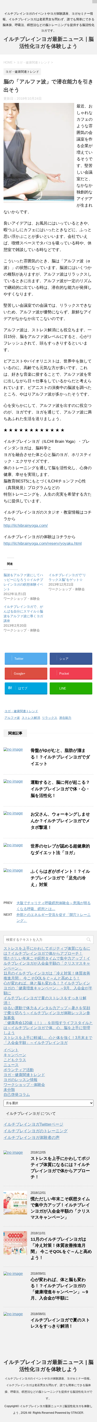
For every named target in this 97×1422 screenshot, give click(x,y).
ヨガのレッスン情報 (20, 1080)
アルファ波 (12, 718)
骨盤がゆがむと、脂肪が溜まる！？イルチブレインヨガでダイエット (60, 757)
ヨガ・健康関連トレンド (21, 711)
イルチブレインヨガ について (31, 1113)
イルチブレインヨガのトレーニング (36, 1131)
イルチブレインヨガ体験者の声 (32, 1137)
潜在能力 (65, 718)
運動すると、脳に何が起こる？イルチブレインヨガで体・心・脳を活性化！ (60, 789)
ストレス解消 (31, 718)
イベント (11, 1050)
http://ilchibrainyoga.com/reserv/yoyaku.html (43, 543)
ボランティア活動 (19, 1070)
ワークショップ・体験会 (24, 1085)
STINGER (77, 1412)
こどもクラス (15, 1060)
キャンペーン (15, 1055)
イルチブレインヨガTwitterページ (33, 1124)
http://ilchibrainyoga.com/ (26, 525)
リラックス (49, 718)
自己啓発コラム (17, 1095)
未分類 (9, 1090)
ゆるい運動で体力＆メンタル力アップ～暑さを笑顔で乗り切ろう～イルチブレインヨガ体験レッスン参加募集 (47, 1013)
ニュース (11, 1065)
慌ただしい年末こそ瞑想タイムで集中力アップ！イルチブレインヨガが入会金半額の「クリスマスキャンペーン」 (47, 963)
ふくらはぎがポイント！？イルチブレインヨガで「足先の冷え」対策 (60, 878)
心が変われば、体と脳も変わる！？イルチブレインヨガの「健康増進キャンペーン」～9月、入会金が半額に (48, 988)
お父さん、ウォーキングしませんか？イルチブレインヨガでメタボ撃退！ (60, 821)
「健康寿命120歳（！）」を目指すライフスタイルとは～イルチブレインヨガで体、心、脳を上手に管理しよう (48, 1028)
